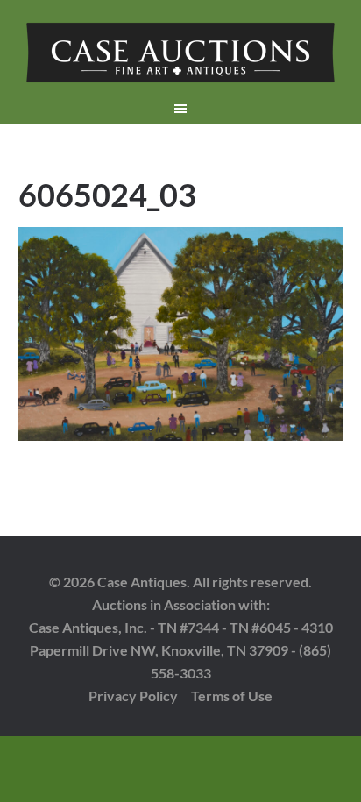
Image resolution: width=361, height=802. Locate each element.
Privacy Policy (133, 695)
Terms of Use (232, 695)
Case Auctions (180, 53)
